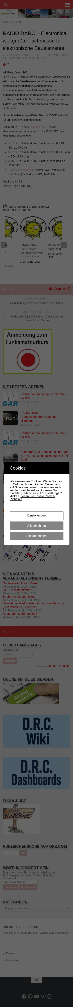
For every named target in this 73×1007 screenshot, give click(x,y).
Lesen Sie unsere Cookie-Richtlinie (32, 498)
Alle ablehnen (36, 525)
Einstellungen (36, 515)
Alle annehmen (36, 535)
